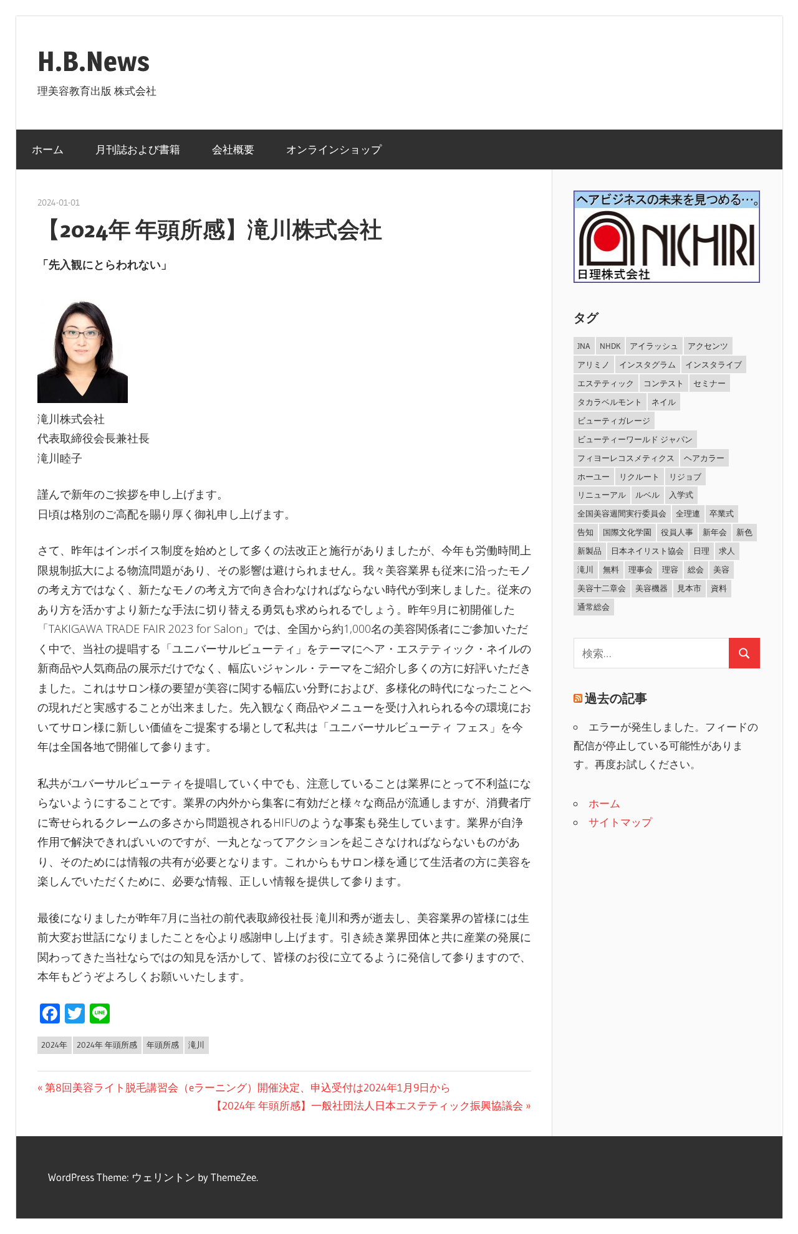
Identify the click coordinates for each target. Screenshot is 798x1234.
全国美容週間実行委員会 (621, 513)
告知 (585, 532)
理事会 (640, 569)
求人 (727, 551)
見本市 (689, 588)
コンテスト (663, 383)
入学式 (681, 495)
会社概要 (233, 149)
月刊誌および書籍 (137, 149)
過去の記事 (616, 698)
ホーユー (593, 477)
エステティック (605, 383)
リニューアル (601, 495)
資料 (719, 588)
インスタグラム (647, 364)
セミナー (709, 383)
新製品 (589, 551)
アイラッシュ (654, 346)
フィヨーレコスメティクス (626, 458)
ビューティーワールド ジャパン (635, 439)
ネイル (663, 402)
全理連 (688, 513)
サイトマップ (620, 821)
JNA (583, 346)
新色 (744, 532)
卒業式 (721, 513)
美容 (721, 569)
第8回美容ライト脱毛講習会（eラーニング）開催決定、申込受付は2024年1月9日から (247, 1087)
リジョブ (685, 477)
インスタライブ (713, 364)
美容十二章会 (601, 588)
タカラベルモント (609, 402)
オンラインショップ (334, 149)
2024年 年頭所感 (107, 1045)
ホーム (48, 149)
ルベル (647, 495)
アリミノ (593, 364)
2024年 (54, 1045)
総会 (696, 569)
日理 (701, 551)
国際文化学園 (627, 532)
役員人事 (677, 532)
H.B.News (93, 61)
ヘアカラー (704, 458)
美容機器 (651, 588)
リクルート (639, 477)
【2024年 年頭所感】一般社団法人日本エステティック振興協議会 (367, 1105)
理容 (670, 569)
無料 (611, 569)
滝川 (196, 1045)
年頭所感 (163, 1045)
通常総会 (593, 607)
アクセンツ (708, 346)
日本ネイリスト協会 (647, 551)
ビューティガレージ (613, 420)
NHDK (610, 346)
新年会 (715, 532)
